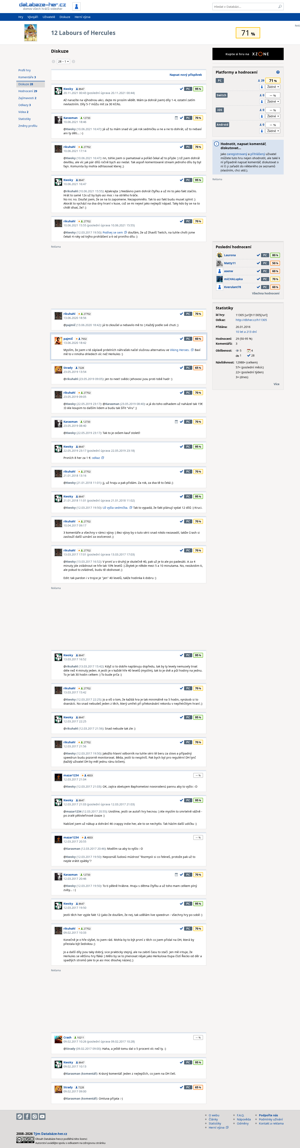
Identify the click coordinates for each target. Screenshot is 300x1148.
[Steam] (19, 1116)
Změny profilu (27, 126)
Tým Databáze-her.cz (50, 1133)
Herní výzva (82, 17)
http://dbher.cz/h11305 (251, 320)
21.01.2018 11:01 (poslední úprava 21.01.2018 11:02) (99, 500)
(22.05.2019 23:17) (83, 404)
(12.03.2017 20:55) (86, 811)
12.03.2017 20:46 (74, 879)
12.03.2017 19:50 (74, 908)
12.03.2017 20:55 (74, 841)
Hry (20, 17)
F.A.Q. (240, 1115)
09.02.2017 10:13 (74, 1066)
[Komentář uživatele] (176, 117)
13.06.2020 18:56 (74, 318)
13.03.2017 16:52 (74, 659)
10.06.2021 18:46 (74, 122)
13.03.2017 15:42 (74, 692)
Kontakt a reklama (271, 1123)
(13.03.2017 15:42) (84, 666)
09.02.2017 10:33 (74, 932)
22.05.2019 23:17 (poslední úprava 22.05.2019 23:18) (99, 451)
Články (213, 1119)
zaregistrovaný (237, 154)
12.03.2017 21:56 (74, 746)
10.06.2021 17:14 (74, 151)
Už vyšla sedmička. (115, 508)
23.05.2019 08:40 (74, 426)
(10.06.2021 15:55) (84, 191)
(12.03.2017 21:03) (83, 786)
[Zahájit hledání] (280, 6)
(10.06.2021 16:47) (83, 129)
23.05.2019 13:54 (74, 372)
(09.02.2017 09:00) (83, 1049)
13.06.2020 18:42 (74, 343)
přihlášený (257, 154)
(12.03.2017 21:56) (84, 728)
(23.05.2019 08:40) (125, 404)
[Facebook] (27, 1116)
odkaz (96, 458)
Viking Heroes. (180, 350)
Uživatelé (49, 17)
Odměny (243, 1123)
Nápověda (244, 1119)
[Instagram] (34, 1116)
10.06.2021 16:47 (74, 184)
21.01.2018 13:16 (74, 475)
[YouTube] (42, 1116)
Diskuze (65, 17)
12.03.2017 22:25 (74, 721)
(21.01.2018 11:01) (83, 483)
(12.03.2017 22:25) (83, 699)
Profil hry (24, 70)
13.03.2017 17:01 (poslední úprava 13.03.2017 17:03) (99, 554)
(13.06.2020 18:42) (83, 325)
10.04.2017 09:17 (74, 525)
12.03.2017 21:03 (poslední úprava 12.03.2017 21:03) (99, 804)
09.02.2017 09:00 (74, 1091)
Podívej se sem (113, 232)
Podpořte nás (268, 1115)
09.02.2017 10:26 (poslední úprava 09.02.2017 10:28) (99, 1041)
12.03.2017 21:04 (74, 779)
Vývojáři (33, 17)
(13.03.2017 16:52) (83, 561)
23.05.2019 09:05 (74, 397)
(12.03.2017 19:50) (83, 232)
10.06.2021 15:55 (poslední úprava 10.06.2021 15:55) (99, 225)
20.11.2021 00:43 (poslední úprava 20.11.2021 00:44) (99, 93)
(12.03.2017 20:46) (86, 849)
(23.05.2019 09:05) (84, 379)
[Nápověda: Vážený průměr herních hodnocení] (278, 72)
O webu (214, 1115)
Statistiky (24, 119)
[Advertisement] (128, 276)
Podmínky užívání (271, 1119)
